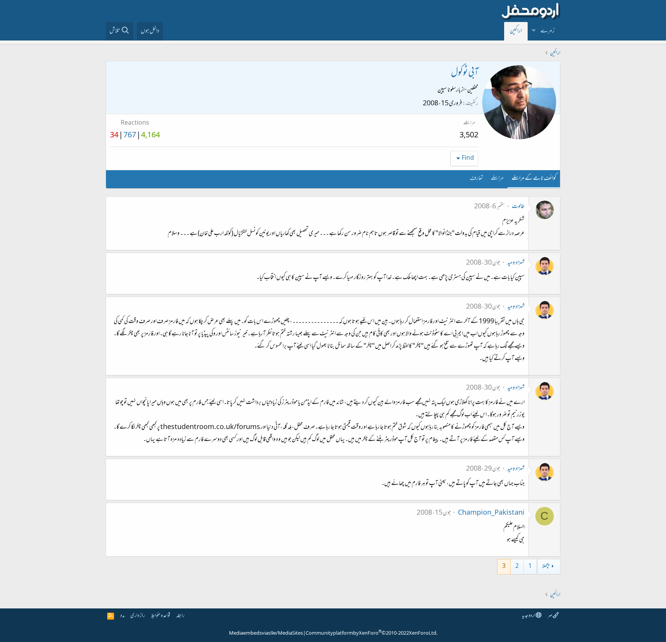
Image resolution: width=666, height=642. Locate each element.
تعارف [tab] (476, 178)
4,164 (150, 135)
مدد (122, 616)
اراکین (516, 31)
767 (129, 135)
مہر (550, 616)
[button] (534, 31)
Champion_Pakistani (491, 513)
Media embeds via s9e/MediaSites (266, 633)
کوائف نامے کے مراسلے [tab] (533, 178)
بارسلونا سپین (449, 90)
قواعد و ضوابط (160, 616)
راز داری (137, 616)
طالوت (518, 207)
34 (114, 135)
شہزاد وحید (516, 263)
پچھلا (545, 566)
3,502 (468, 135)
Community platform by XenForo (371, 633)
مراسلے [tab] (497, 178)
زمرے (547, 31)
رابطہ (180, 616)
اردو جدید (529, 616)
